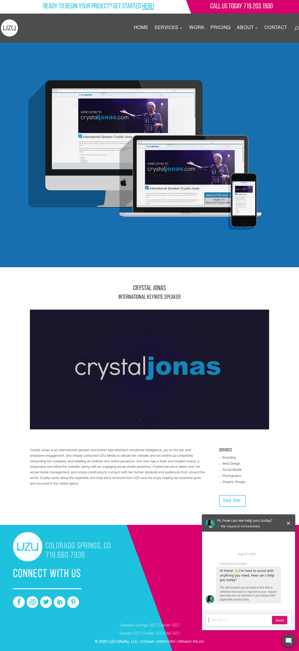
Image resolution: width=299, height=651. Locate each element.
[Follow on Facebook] (19, 602)
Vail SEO (173, 634)
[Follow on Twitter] (46, 602)
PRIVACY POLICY (190, 642)
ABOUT (245, 28)
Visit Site (232, 501)
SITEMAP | (148, 642)
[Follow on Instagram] (32, 602)
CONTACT (275, 28)
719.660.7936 (65, 555)
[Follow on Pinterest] (73, 602)
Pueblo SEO (153, 634)
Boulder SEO (130, 634)
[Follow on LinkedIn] (59, 602)
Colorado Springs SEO (138, 626)
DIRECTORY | (167, 642)
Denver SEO (169, 626)
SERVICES (166, 28)
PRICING (220, 28)
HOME (141, 28)
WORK (196, 28)
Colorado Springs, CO (78, 546)
